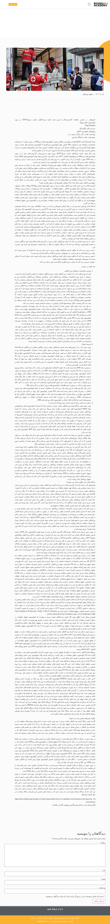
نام (103, 870)
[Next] (33, 823)
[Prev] (77, 823)
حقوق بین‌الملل (87, 94)
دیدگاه (102, 843)
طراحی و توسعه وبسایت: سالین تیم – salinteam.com (55, 921)
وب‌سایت (102, 888)
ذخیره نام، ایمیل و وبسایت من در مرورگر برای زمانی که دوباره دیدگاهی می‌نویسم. (75, 896)
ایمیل (103, 879)
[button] (89, 4)
